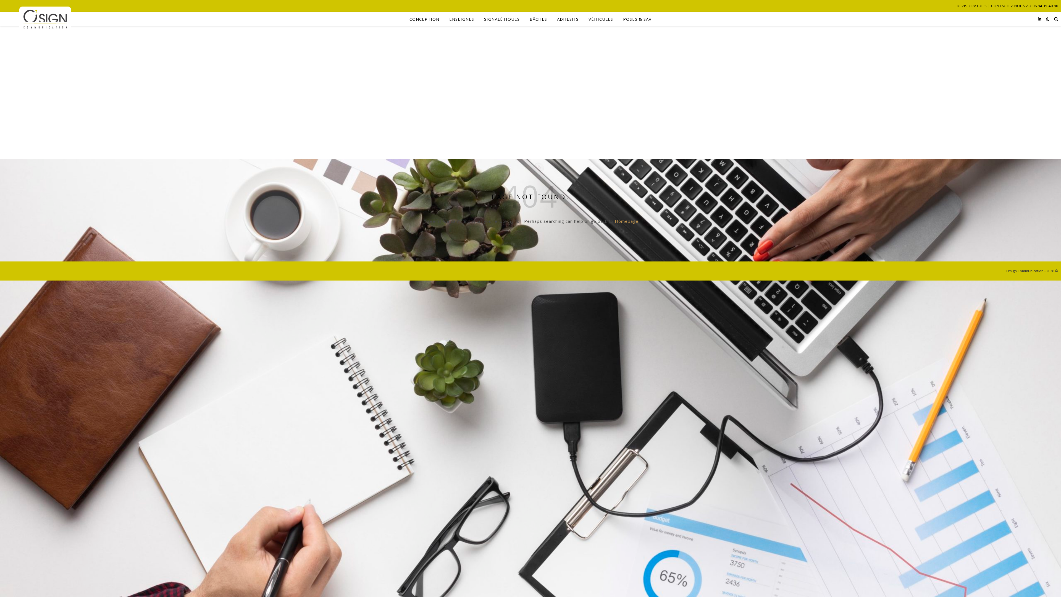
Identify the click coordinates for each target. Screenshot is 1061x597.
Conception (424, 19)
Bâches (538, 19)
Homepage (627, 221)
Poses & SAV (637, 19)
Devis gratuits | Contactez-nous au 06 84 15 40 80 (1007, 5)
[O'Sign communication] (37, 19)
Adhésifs (568, 19)
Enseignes (461, 19)
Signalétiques (502, 19)
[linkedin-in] (1039, 19)
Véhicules (601, 19)
